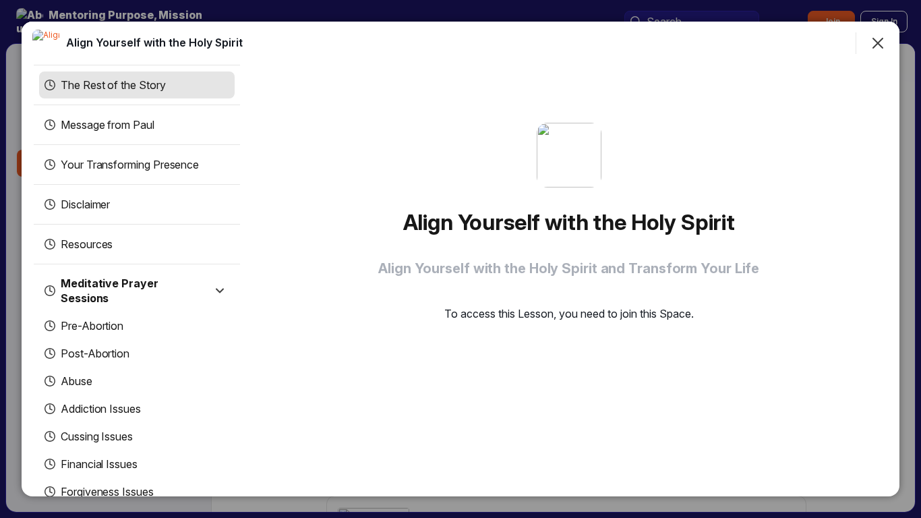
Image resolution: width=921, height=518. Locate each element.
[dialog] (460, 259)
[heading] (154, 42)
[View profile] (45, 43)
